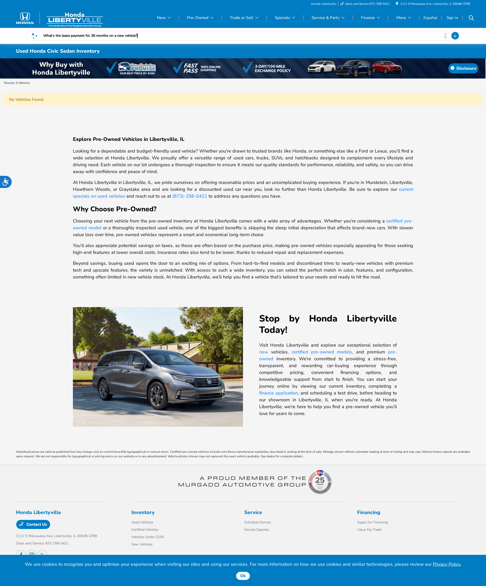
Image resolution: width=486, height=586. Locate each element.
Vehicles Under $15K (147, 537)
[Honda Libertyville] (59, 17)
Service (253, 512)
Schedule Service (257, 522)
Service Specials (256, 529)
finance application (278, 393)
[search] (471, 18)
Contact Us (36, 524)
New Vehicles (142, 544)
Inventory (143, 512)
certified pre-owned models (322, 352)
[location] (397, 4)
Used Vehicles (142, 522)
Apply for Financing (372, 522)
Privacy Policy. (447, 564)
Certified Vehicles (144, 529)
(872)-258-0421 (189, 196)
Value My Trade (369, 529)
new (263, 352)
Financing (368, 512)
